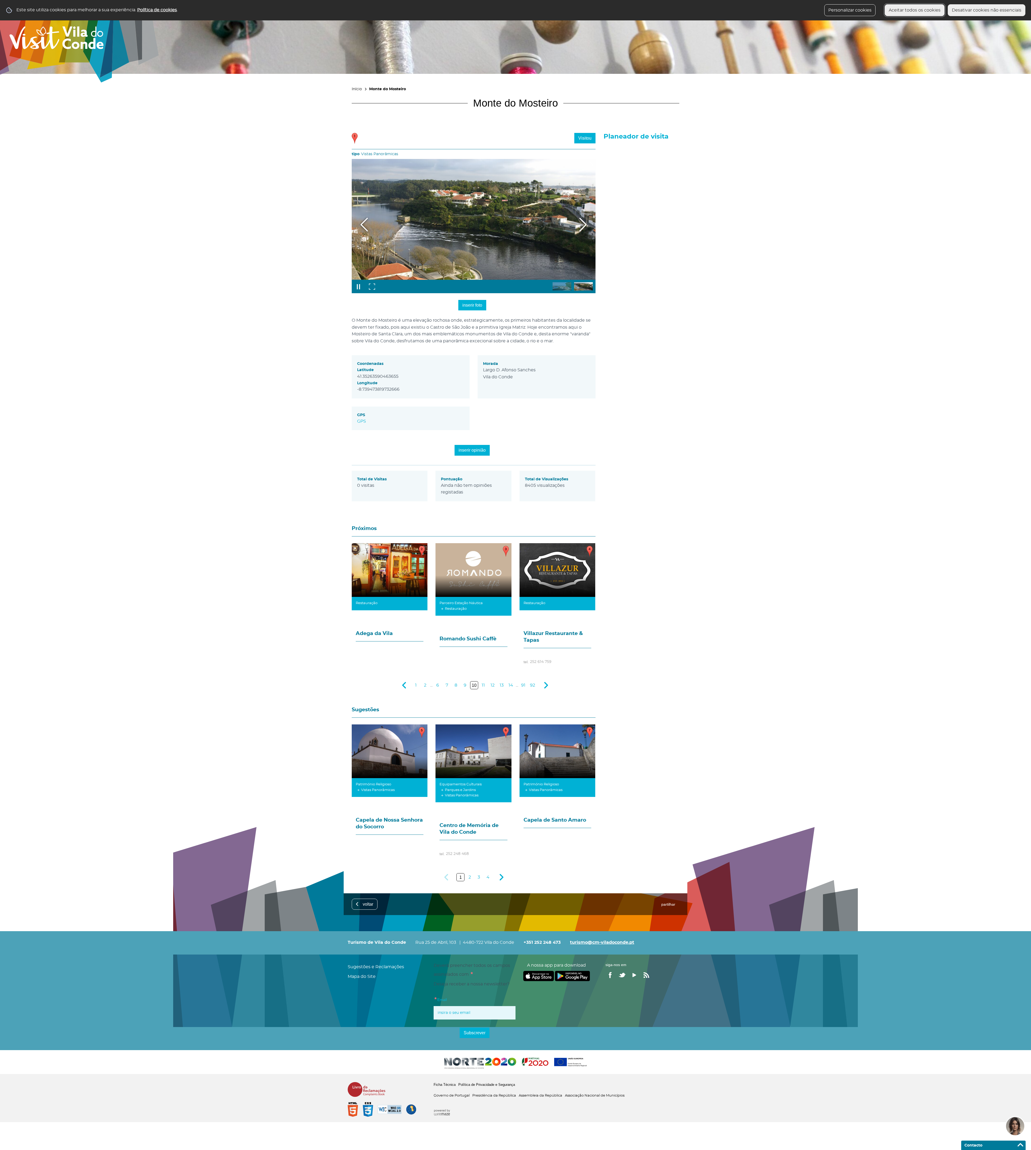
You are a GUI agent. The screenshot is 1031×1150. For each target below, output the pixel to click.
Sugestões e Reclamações (376, 967)
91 (523, 685)
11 (483, 685)
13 (502, 685)
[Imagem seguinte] (583, 225)
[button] (562, 286)
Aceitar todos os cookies (915, 10)
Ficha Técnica (445, 1085)
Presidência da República (494, 1095)
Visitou (584, 138)
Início (357, 89)
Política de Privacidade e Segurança (486, 1085)
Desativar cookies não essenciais (986, 10)
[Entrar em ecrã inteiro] (372, 286)
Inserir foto (472, 305)
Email (440, 999)
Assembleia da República (540, 1095)
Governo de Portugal (452, 1095)
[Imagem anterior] (364, 225)
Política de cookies (157, 10)
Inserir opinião (472, 450)
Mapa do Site (362, 976)
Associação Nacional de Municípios (595, 1095)
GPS (361, 421)
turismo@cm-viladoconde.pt (602, 942)
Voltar (368, 904)
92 (532, 685)
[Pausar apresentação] (358, 286)
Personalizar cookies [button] (850, 10)
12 (493, 685)
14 (511, 685)
